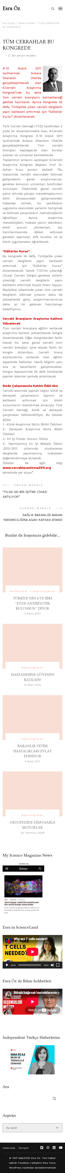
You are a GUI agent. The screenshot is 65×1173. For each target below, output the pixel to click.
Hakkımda (9, 1148)
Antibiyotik (18, 591)
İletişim (24, 1148)
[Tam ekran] (58, 965)
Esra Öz (11, 8)
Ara (6, 1087)
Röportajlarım (44, 591)
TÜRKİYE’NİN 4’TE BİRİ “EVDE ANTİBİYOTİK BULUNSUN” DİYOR (32, 603)
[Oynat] (7, 965)
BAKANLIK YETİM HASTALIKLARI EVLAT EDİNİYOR (32, 751)
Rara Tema (49, 1162)
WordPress (15, 1167)
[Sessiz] (52, 965)
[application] (32, 952)
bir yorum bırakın (24, 56)
